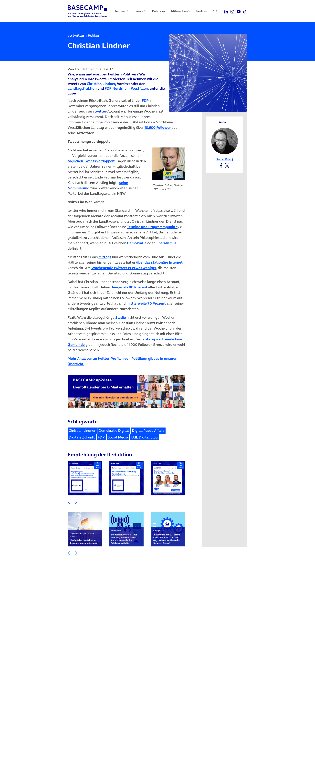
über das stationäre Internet (159, 262)
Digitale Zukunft (82, 437)
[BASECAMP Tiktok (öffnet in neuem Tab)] (244, 11)
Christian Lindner (101, 83)
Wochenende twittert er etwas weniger (123, 267)
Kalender (158, 11)
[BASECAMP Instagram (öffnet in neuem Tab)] (232, 11)
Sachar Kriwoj (224, 159)
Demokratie (137, 242)
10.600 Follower (157, 127)
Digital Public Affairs (148, 430)
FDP (145, 100)
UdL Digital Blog (144, 437)
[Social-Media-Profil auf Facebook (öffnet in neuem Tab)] (221, 165)
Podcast (202, 11)
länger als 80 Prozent (129, 287)
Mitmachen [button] (179, 11)
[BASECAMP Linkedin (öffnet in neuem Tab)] (226, 11)
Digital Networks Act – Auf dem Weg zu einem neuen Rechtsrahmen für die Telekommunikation (124, 536)
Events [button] (139, 11)
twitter (100, 111)
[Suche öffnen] (215, 11)
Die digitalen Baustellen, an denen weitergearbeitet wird (83, 538)
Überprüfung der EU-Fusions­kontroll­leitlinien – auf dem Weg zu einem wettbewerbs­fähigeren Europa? (167, 536)
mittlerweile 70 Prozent (146, 303)
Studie (120, 317)
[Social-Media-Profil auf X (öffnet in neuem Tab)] (227, 165)
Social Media (118, 437)
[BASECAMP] (87, 11)
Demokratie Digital (114, 430)
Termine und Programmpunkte (152, 226)
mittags (104, 256)
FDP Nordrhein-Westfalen (126, 88)
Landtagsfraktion (82, 88)
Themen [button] (119, 11)
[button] (69, 501)
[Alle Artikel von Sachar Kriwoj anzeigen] (224, 141)
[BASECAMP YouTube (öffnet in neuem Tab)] (238, 11)
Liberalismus (166, 242)
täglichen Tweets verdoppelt (91, 160)
